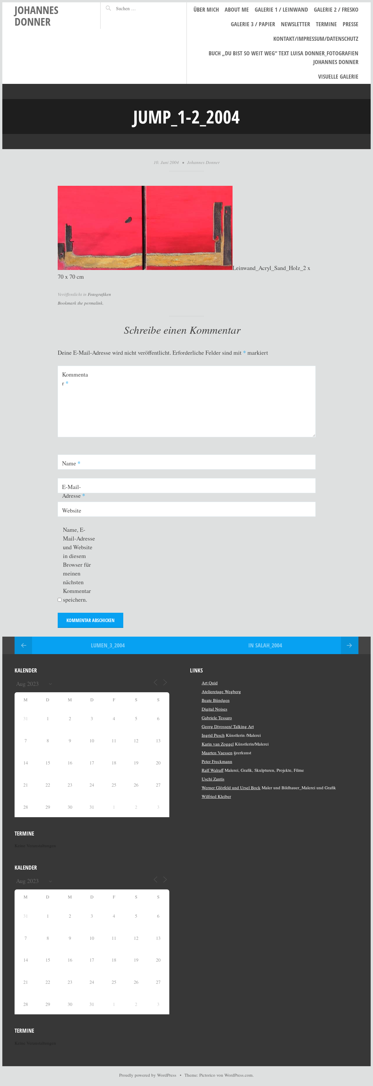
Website (71, 510)
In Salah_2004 (265, 645)
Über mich (206, 9)
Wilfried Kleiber (216, 796)
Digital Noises (214, 709)
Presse (350, 24)
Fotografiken (99, 294)
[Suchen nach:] (138, 8)
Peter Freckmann (217, 761)
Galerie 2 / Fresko (336, 9)
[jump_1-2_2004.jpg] (145, 268)
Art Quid (210, 683)
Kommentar (75, 378)
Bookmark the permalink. (81, 303)
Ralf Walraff (213, 770)
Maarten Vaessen (217, 752)
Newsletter (295, 24)
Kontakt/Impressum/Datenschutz (315, 39)
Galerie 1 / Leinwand (281, 9)
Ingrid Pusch (213, 735)
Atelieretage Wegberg (221, 691)
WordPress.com (238, 1075)
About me (237, 9)
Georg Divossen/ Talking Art (228, 726)
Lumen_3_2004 (108, 645)
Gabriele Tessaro (217, 718)
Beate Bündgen (216, 700)
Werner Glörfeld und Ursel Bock (231, 787)
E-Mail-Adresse (73, 491)
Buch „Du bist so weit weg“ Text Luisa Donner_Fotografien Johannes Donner (283, 57)
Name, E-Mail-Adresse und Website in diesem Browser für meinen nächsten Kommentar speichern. (79, 564)
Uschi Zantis (213, 779)
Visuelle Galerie (338, 76)
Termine (326, 24)
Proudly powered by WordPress (147, 1075)
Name (71, 463)
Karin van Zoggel (218, 744)
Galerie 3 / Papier (253, 24)
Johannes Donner (36, 15)
